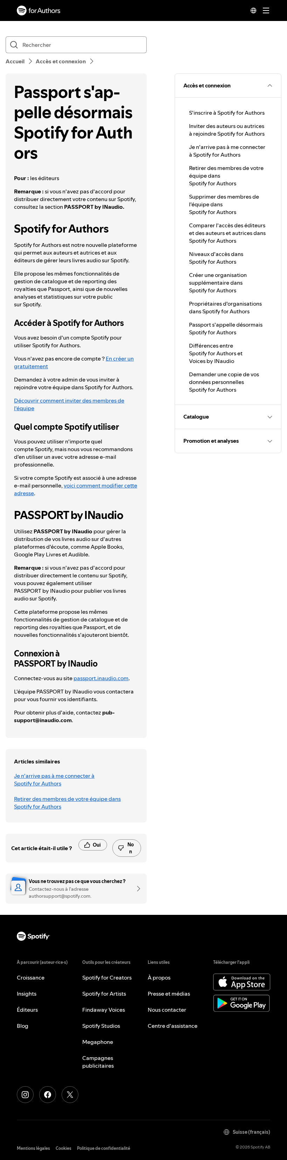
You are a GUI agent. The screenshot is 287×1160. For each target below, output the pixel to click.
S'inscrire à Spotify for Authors (227, 112)
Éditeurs (27, 1009)
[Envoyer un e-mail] (136, 888)
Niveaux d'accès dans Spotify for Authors (216, 257)
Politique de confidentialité (103, 1148)
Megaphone (97, 1042)
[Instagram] (25, 1094)
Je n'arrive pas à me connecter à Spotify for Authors (54, 779)
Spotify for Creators (107, 977)
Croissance (30, 977)
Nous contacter (167, 1009)
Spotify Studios (101, 1026)
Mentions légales (33, 1148)
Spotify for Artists (104, 993)
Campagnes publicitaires (98, 1061)
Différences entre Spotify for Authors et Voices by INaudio (216, 353)
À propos (159, 977)
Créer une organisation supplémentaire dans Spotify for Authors (218, 282)
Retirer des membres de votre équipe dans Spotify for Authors (67, 802)
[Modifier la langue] (253, 10)
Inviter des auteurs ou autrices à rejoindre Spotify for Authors (227, 129)
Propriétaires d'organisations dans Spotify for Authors (225, 307)
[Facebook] (47, 1094)
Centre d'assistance (172, 1026)
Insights (26, 993)
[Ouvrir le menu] (266, 10)
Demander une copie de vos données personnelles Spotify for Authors (224, 381)
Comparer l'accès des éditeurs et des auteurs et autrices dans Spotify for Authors (227, 232)
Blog (22, 1026)
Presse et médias (169, 993)
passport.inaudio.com (101, 678)
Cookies (63, 1148)
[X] (70, 1094)
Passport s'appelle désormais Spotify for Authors (225, 328)
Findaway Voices (103, 1009)
